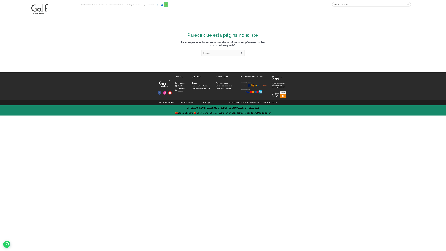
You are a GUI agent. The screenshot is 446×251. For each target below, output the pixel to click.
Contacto (151, 5)
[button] (89, 4)
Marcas (101, 5)
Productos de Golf (88, 5)
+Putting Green (131, 5)
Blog (143, 5)
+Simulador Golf (115, 5)
